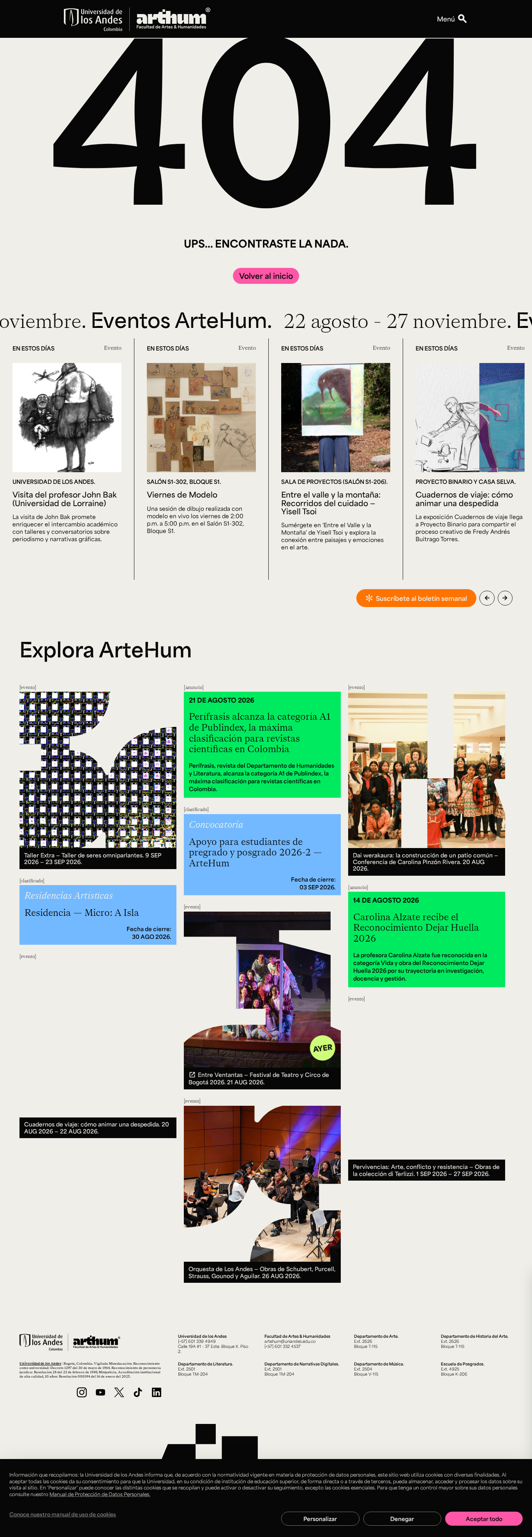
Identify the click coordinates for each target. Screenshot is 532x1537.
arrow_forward (505, 597)
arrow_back (487, 597)
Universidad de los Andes (40, 1363)
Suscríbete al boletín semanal (421, 598)
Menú (446, 19)
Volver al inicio (266, 276)
